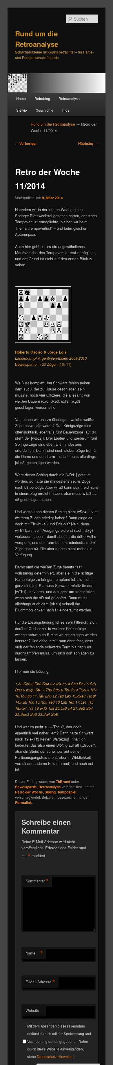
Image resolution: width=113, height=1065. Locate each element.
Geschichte (44, 110)
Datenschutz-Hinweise (54, 1056)
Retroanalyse (69, 98)
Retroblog (42, 98)
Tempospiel (66, 792)
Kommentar (37, 881)
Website (32, 1010)
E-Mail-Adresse (40, 981)
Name (34, 953)
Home (21, 98)
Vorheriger (26, 143)
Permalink (23, 802)
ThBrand (63, 781)
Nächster (88, 143)
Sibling (50, 792)
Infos (65, 110)
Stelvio (21, 110)
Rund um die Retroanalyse (53, 124)
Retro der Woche (29, 792)
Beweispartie (26, 786)
